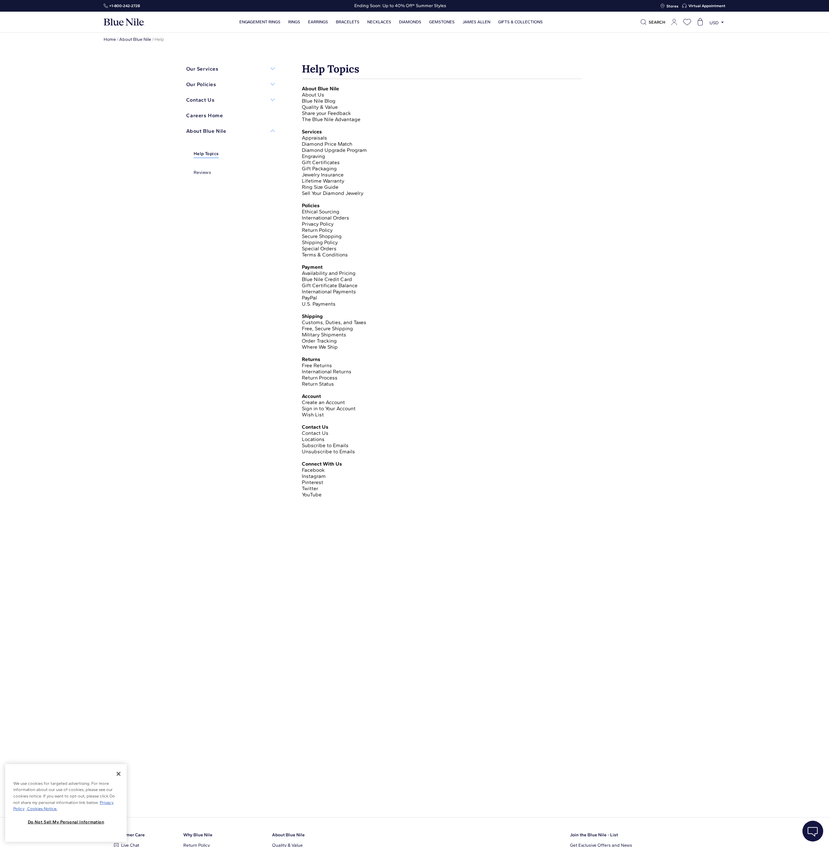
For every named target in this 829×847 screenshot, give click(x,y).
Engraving (313, 156)
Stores (672, 6)
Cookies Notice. (41, 808)
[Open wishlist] (687, 22)
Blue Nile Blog (318, 101)
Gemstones (442, 22)
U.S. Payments (318, 304)
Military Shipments (324, 335)
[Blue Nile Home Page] (124, 22)
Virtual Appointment (706, 6)
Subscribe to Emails (325, 445)
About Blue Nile (135, 39)
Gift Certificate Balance (330, 285)
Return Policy (317, 230)
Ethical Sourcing (321, 212)
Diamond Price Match (327, 144)
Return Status (318, 384)
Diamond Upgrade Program (335, 150)
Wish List (313, 415)
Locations (313, 439)
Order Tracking (319, 341)
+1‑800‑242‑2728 (124, 6)
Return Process (319, 378)
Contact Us (316, 433)
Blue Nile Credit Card (327, 279)
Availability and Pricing (329, 273)
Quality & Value (320, 107)
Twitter (310, 488)
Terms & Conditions (325, 255)
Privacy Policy (318, 224)
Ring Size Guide (320, 187)
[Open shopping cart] (700, 22)
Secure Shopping (322, 236)
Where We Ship (320, 347)
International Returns (326, 371)
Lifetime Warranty (324, 181)
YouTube (312, 494)
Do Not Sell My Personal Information (66, 821)
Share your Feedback (326, 113)
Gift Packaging (320, 168)
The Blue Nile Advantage (331, 119)
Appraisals (314, 138)
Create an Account (323, 402)
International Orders (325, 218)
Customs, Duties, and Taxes (334, 322)
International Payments (329, 291)
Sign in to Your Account (329, 408)
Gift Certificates (321, 162)
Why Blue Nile (197, 835)
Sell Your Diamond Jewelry (332, 193)
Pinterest (312, 482)
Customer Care (129, 835)
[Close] (118, 774)
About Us (313, 95)
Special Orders (320, 248)
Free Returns (317, 365)
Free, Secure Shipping (327, 328)
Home (110, 39)
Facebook (313, 470)
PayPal (309, 298)
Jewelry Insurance (323, 175)
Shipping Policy (320, 242)
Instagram (314, 476)
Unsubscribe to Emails (328, 451)
